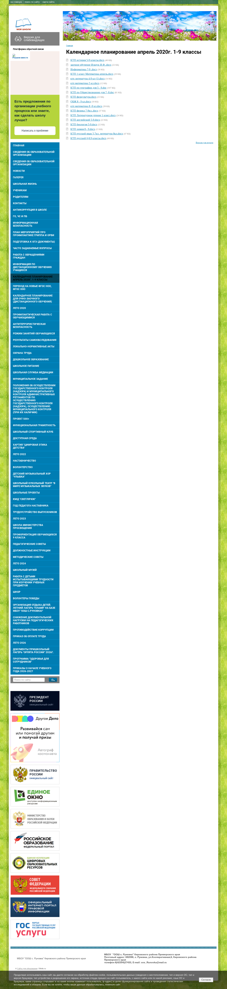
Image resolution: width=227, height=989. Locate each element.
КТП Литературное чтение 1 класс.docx (93, 115)
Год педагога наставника (30, 505)
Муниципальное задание (30, 378)
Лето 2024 (19, 563)
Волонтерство (23, 467)
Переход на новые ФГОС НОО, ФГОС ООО (32, 288)
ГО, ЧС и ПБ (20, 216)
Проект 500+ (21, 418)
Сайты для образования (27, 969)
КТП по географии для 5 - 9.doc (88, 87)
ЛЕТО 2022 (19, 454)
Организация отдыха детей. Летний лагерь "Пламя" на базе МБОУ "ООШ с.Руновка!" (34, 607)
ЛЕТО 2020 (19, 308)
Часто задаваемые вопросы (32, 248)
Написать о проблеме (35, 130)
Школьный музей (25, 569)
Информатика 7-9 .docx (83, 69)
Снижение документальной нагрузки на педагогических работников (33, 620)
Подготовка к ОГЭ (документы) (34, 241)
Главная (18, 145)
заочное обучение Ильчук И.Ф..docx (90, 64)
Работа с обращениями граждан (28, 256)
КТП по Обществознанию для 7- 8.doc (92, 92)
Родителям (20, 196)
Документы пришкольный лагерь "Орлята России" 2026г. (33, 651)
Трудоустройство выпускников (35, 512)
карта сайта (48, 2)
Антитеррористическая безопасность (29, 326)
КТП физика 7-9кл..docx (84, 110)
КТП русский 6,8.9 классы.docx (88, 138)
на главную (16, 2)
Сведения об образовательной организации (34, 153)
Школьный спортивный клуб (33, 431)
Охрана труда (22, 353)
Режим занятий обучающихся (34, 333)
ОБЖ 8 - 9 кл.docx (80, 101)
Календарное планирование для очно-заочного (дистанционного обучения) (33, 298)
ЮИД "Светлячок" (24, 499)
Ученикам (20, 190)
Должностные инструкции (32, 550)
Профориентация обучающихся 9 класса (35, 536)
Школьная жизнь (25, 183)
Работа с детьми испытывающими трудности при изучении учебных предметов (33, 581)
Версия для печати (204, 142)
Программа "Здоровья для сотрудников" (31, 660)
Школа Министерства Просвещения (28, 527)
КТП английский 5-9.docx (85, 119)
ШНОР (16, 591)
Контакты (19, 203)
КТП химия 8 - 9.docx (82, 129)
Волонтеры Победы (26, 598)
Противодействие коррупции (33, 629)
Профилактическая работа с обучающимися (32, 316)
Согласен (206, 980)
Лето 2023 (19, 518)
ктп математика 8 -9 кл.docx (86, 106)
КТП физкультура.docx (83, 96)
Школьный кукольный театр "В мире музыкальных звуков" (34, 485)
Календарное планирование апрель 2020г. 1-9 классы (33, 278)
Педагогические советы (29, 544)
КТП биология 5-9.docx (83, 124)
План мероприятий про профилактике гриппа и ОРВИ (33, 234)
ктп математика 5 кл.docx (84, 83)
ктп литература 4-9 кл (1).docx (87, 78)
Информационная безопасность (25, 224)
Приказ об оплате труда (29, 636)
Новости (19, 170)
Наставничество (24, 460)
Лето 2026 (19, 642)
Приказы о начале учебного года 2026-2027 (32, 670)
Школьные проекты (26, 492)
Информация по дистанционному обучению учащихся (32, 267)
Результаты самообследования (34, 340)
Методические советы (28, 557)
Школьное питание (26, 365)
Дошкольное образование (31, 359)
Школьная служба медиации (33, 372)
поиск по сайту (32, 2)
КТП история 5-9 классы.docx (87, 60)
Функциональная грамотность (34, 425)
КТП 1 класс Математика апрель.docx (91, 73)
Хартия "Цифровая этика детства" (30, 446)
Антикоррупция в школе (30, 209)
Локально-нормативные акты (33, 346)
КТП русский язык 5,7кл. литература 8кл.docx (96, 133)
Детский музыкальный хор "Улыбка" (32, 475)
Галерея (18, 177)
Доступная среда (25, 438)
